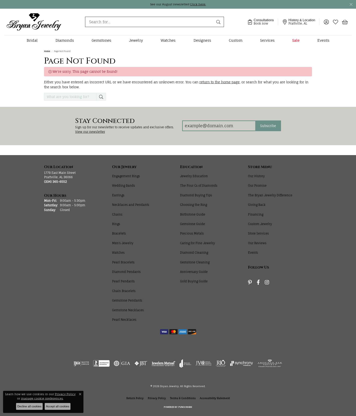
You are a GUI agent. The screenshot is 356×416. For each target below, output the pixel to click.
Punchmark (185, 407)
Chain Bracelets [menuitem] (124, 291)
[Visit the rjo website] (221, 363)
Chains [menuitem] (117, 214)
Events (323, 40)
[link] (262, 22)
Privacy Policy (157, 398)
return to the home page (219, 82)
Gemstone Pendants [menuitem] (127, 300)
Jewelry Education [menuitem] (194, 176)
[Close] (351, 4)
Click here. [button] (198, 4)
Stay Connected (105, 121)
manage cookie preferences (42, 398)
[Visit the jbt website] (141, 363)
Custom (235, 40)
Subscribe (268, 126)
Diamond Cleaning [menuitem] (194, 252)
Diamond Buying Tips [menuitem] (196, 195)
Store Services (258, 233)
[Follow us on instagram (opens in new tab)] (267, 282)
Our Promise (257, 185)
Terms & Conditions (183, 398)
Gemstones (101, 40)
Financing (255, 214)
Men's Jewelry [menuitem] (122, 243)
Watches (168, 40)
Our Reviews (257, 243)
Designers (202, 40)
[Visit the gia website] (122, 363)
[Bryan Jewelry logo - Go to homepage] (34, 22)
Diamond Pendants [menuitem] (126, 271)
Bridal (32, 40)
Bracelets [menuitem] (119, 233)
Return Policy (135, 398)
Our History (256, 176)
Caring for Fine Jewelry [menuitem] (197, 243)
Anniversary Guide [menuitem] (194, 271)
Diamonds (64, 40)
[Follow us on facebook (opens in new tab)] (258, 282)
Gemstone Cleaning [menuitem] (195, 262)
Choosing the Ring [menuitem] (193, 204)
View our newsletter (90, 131)
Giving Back (257, 204)
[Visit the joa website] (185, 363)
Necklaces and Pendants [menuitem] (130, 204)
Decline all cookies (29, 406)
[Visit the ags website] (269, 363)
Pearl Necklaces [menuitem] (124, 319)
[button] (326, 22)
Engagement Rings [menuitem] (126, 176)
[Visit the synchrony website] (241, 363)
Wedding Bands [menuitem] (123, 185)
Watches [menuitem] (118, 252)
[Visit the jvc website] (204, 363)
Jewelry (136, 40)
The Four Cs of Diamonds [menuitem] (198, 185)
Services (267, 40)
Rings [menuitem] (116, 224)
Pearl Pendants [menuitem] (123, 281)
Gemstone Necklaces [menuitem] (128, 310)
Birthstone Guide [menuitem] (192, 214)
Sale (296, 40)
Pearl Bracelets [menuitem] (123, 262)
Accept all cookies (57, 406)
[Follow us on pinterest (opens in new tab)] (250, 282)
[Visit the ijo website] (81, 363)
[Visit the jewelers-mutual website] (163, 363)
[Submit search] (219, 22)
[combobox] (149, 22)
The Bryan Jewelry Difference (270, 195)
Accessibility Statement (215, 398)
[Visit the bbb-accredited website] (101, 363)
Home (47, 51)
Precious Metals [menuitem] (192, 233)
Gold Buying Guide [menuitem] (194, 281)
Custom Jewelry (260, 224)
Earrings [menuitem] (118, 195)
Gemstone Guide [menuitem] (192, 224)
